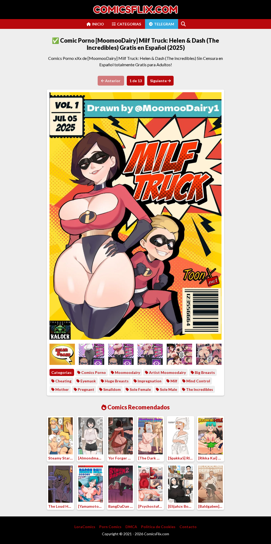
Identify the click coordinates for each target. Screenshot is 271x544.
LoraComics (84, 526)
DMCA (131, 526)
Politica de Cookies (158, 526)
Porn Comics (110, 526)
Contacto (188, 526)
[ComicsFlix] (135, 9)
